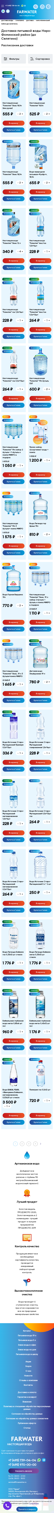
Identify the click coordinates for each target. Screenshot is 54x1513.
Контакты (28, 1385)
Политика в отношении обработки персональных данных (27, 1407)
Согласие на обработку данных (27, 1414)
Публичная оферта (27, 1423)
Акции (28, 1361)
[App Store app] (8, 11)
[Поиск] (35, 6)
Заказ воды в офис (27, 1345)
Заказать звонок (23, 1471)
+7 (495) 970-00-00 (22, 1464)
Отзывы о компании (28, 1380)
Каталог (27, 1331)
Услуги (28, 1366)
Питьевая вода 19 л (27, 1335)
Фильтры (14, 58)
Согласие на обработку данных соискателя (27, 1418)
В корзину (13, 123)
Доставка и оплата (27, 1392)
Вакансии (27, 1402)
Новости (28, 1375)
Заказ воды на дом (27, 1349)
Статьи (27, 1428)
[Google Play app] (3, 11)
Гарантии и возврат (27, 1397)
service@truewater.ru (17, 1482)
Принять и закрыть (27, 1509)
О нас (28, 1371)
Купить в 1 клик (13, 130)
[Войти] (49, 6)
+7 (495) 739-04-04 (12, 6)
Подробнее (34, 1503)
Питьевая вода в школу (27, 1354)
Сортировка (43, 58)
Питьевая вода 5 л (27, 1340)
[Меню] (2, 6)
